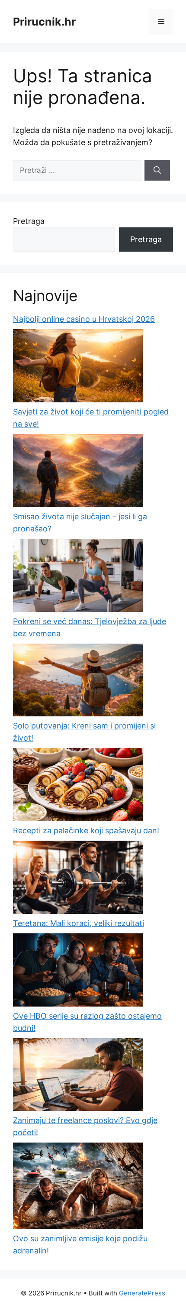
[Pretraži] (157, 170)
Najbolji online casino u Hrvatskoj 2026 (84, 319)
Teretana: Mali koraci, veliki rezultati (78, 923)
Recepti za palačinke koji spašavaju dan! (86, 830)
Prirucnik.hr (44, 21)
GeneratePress (142, 1293)
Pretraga (29, 221)
